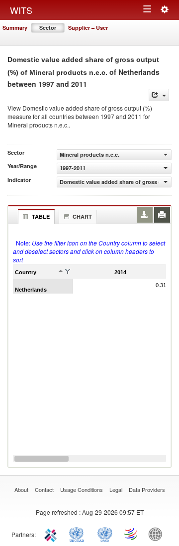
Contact (44, 489)
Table (41, 216)
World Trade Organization (131, 534)
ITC (52, 534)
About (21, 489)
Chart (82, 216)
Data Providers (147, 489)
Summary (14, 27)
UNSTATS (105, 534)
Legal (115, 489)
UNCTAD (79, 534)
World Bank (158, 534)
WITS (21, 9)
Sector (47, 27)
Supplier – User (88, 27)
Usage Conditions (81, 489)
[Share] (159, 95)
